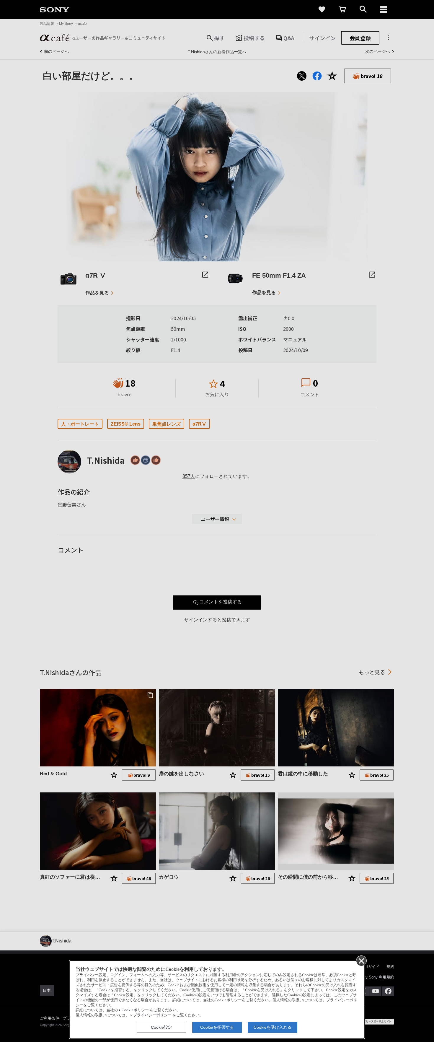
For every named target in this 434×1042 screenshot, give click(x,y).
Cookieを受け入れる (272, 1027)
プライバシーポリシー (152, 1015)
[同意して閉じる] (361, 960)
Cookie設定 (161, 1027)
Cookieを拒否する (217, 1027)
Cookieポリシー (135, 1010)
